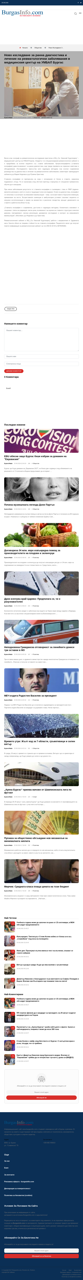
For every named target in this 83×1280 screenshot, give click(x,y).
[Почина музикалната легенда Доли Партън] (41, 489)
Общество (37, 117)
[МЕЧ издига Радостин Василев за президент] (41, 680)
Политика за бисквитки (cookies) (18, 1195)
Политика (36, 557)
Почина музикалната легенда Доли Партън (29, 504)
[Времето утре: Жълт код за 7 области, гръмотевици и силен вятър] (41, 726)
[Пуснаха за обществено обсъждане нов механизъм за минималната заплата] (41, 823)
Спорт (35, 797)
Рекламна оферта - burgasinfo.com (19, 1182)
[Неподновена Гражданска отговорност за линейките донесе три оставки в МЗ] (41, 632)
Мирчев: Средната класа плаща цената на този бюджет (36, 886)
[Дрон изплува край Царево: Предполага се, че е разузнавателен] (41, 583)
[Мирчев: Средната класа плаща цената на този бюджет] (41, 871)
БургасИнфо (8, 117)
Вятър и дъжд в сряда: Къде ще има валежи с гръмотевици (42, 965)
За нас (7, 1161)
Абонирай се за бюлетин (41, 1256)
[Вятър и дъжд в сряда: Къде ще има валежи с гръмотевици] (9, 969)
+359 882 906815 (49, 1143)
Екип (6, 1168)
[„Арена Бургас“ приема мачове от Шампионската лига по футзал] (41, 774)
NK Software (11, 1272)
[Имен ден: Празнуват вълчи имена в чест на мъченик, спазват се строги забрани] (9, 955)
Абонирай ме (42, 1098)
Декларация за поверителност (17, 1188)
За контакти (9, 1175)
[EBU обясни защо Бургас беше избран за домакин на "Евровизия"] (41, 441)
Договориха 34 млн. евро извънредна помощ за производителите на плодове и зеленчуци (32, 551)
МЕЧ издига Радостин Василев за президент (30, 695)
